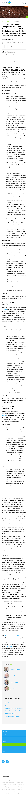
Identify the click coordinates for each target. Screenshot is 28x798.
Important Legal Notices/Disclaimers (11, 774)
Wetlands (5, 741)
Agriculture (8, 703)
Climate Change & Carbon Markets (14, 708)
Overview (5, 731)
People (4, 734)
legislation (4, 309)
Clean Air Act (8, 646)
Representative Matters (8, 738)
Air (5, 705)
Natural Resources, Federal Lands (13, 711)
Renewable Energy (10, 713)
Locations (4, 771)
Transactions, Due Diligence (12, 716)
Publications (6, 744)
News (4, 751)
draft (10, 74)
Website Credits (5, 776)
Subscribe (7, 767)
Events (4, 748)
